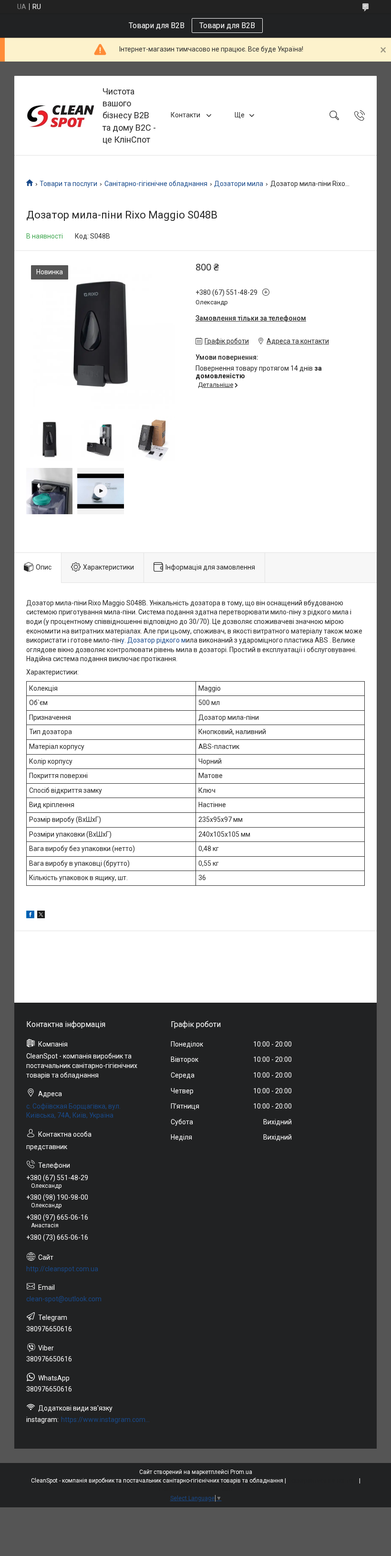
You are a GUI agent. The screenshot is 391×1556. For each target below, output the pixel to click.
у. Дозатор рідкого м (153, 640)
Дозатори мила (238, 183)
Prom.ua (241, 1472)
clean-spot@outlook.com (64, 1299)
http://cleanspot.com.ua (62, 1269)
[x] (41, 916)
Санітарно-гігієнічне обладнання (155, 183)
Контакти (186, 115)
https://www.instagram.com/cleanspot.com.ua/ (105, 1419)
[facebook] (30, 916)
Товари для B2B (227, 25)
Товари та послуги (68, 183)
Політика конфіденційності (195, 1489)
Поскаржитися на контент (323, 1480)
